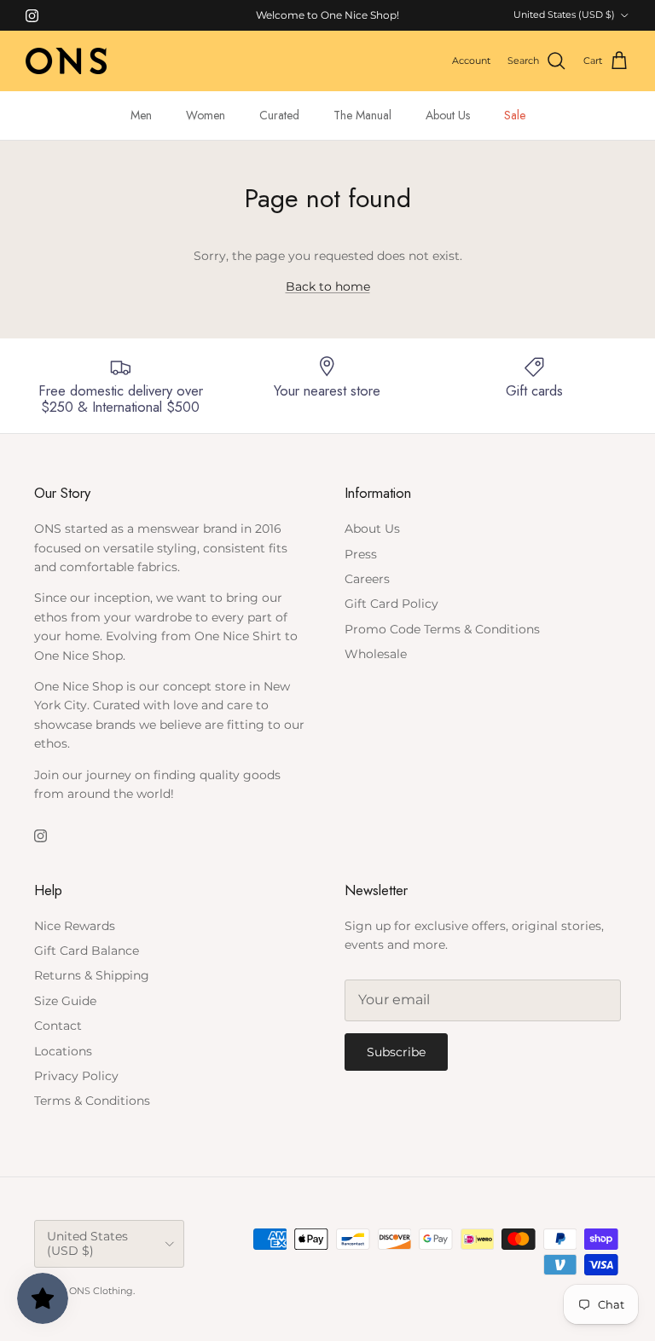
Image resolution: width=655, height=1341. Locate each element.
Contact (58, 1025)
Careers (367, 579)
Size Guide (65, 1001)
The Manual (362, 115)
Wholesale (376, 654)
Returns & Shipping (91, 975)
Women (205, 115)
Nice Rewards (74, 925)
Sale (514, 115)
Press (361, 554)
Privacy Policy (76, 1076)
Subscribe (396, 1052)
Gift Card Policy (391, 603)
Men (141, 115)
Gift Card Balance (86, 950)
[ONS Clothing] (66, 61)
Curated (279, 115)
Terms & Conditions (92, 1100)
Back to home (328, 286)
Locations (63, 1051)
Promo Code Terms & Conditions (442, 629)
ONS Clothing (101, 1291)
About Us (448, 115)
